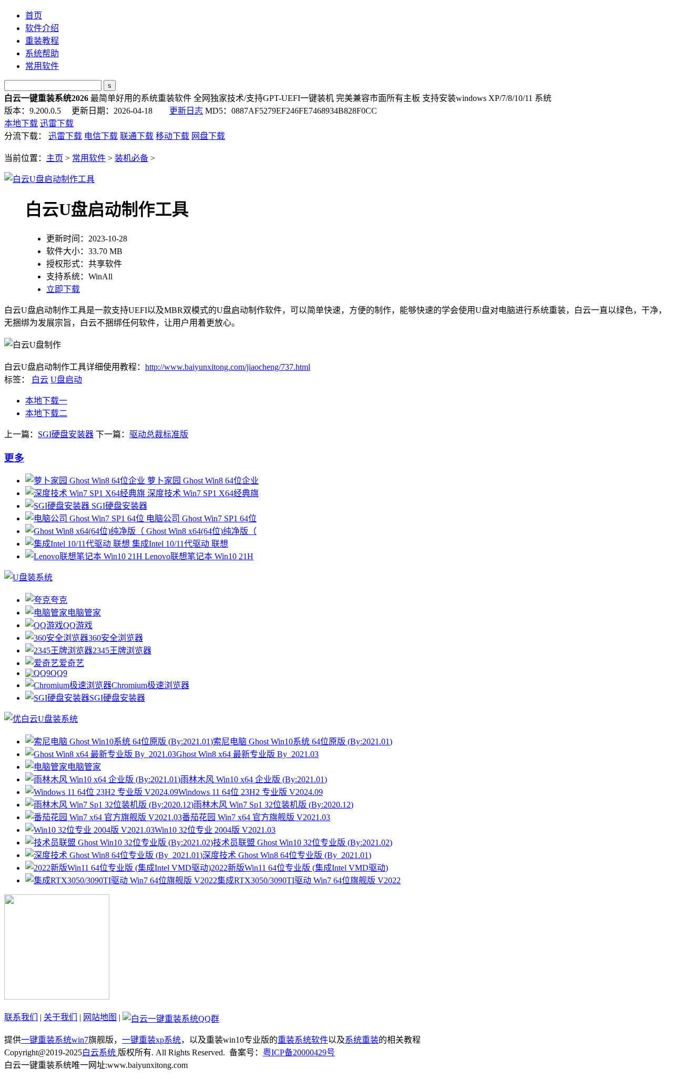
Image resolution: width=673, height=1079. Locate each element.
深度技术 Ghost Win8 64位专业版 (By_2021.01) (286, 855)
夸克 (58, 600)
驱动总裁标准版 (158, 434)
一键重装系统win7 (54, 1039)
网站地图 (100, 1017)
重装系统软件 (303, 1039)
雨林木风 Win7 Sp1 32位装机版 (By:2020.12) (273, 804)
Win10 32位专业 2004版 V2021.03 (215, 829)
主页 (54, 158)
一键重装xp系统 (151, 1039)
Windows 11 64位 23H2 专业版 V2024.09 (250, 792)
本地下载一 (46, 400)
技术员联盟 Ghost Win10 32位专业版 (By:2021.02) (302, 842)
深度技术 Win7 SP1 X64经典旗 (202, 493)
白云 (40, 379)
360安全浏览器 (115, 637)
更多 (14, 457)
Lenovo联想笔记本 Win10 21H (197, 556)
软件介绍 (42, 28)
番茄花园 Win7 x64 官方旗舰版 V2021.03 (256, 817)
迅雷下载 (57, 123)
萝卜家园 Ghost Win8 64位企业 (202, 480)
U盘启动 (66, 379)
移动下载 (172, 136)
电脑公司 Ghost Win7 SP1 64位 (200, 518)
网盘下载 (208, 136)
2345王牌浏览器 (122, 650)
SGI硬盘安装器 (66, 434)
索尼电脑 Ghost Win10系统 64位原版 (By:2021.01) (302, 741)
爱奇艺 (71, 663)
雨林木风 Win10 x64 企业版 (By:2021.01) (253, 779)
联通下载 (137, 136)
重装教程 (42, 40)
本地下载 (21, 123)
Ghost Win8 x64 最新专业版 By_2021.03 (247, 754)
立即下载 (63, 289)
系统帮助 (42, 53)
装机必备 (131, 158)
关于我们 (60, 1017)
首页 (33, 15)
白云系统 (100, 1052)
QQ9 (58, 673)
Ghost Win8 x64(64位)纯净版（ (200, 531)
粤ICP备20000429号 (299, 1052)
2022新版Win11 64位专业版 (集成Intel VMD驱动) (299, 867)
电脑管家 (84, 612)
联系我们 (21, 1017)
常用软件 (42, 66)
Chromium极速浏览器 (150, 685)
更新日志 (186, 110)
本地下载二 (46, 413)
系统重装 (362, 1039)
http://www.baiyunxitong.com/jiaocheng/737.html (227, 366)
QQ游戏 (78, 625)
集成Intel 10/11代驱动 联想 (179, 543)
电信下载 (101, 136)
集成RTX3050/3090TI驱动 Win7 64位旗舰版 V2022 (309, 880)
